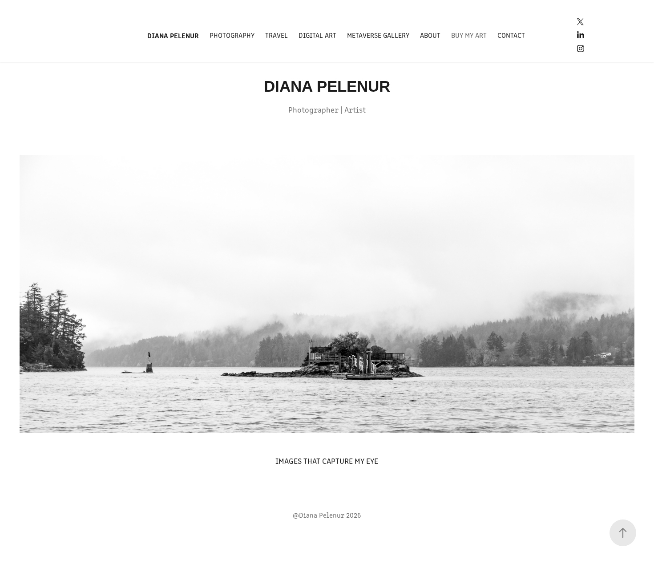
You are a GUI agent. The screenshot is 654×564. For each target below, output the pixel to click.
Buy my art (469, 35)
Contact (511, 35)
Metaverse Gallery (378, 35)
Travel (276, 35)
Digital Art (317, 35)
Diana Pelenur (173, 35)
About (430, 35)
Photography (232, 35)
